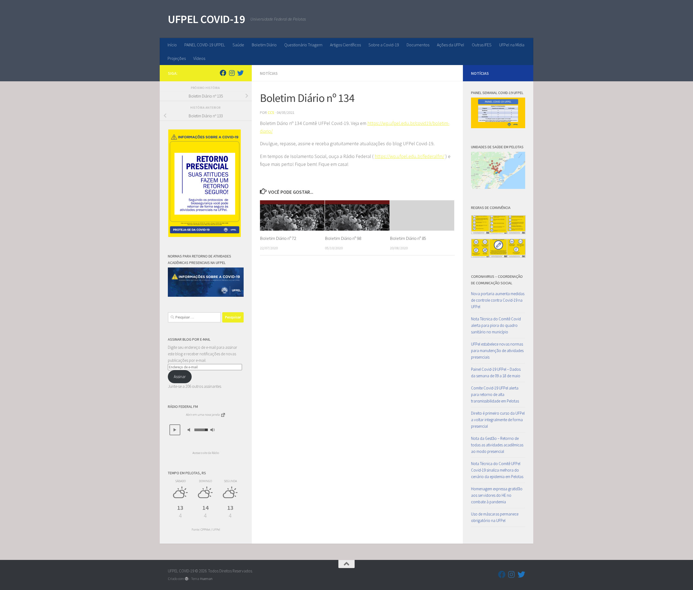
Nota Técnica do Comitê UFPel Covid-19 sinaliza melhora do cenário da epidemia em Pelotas (497, 470)
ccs (271, 112)
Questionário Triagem (303, 44)
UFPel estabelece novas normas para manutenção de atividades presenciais (497, 350)
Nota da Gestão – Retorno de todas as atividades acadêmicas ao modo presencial (497, 445)
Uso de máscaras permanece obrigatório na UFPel (494, 517)
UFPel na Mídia (511, 44)
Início (172, 44)
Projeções (177, 58)
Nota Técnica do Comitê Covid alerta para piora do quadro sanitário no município (496, 325)
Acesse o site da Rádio (205, 453)
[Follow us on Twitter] (240, 73)
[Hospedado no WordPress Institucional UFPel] (186, 579)
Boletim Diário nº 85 (408, 238)
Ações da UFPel (450, 44)
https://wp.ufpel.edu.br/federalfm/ (409, 156)
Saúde (238, 44)
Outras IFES (482, 44)
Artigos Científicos (345, 44)
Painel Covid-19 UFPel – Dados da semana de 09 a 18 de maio (496, 372)
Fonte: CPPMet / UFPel (206, 529)
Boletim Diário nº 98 (343, 238)
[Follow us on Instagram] (231, 73)
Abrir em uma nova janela (203, 414)
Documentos (418, 44)
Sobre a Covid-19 (383, 44)
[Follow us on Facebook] (223, 73)
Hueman (206, 578)
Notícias (269, 73)
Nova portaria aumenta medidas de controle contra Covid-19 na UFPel (497, 300)
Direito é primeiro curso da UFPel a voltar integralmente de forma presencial (498, 420)
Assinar (180, 376)
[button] (174, 429)
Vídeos (199, 58)
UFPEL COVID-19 (206, 19)
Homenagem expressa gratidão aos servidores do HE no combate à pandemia (496, 495)
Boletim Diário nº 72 (278, 238)
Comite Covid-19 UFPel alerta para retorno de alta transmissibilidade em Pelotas (495, 394)
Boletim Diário (264, 44)
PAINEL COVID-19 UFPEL (204, 44)
